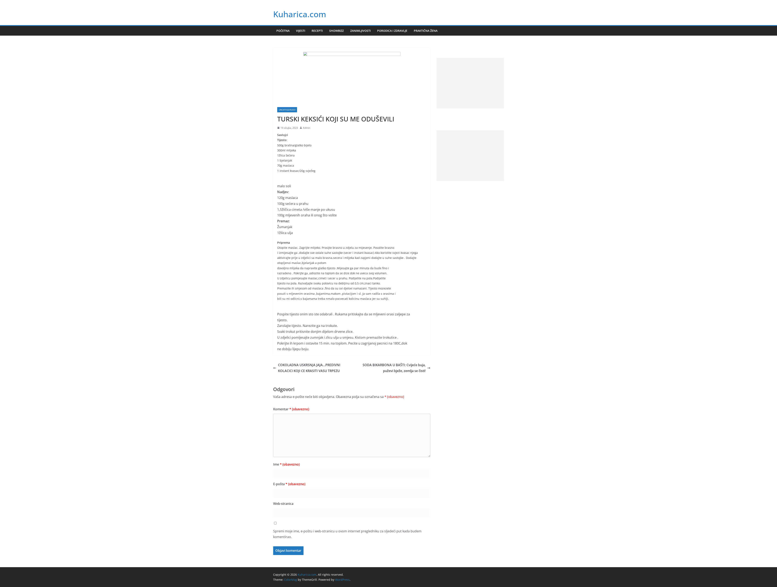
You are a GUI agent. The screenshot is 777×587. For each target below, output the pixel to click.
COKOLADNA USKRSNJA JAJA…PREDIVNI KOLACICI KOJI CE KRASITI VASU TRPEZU (309, 368)
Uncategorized (287, 109)
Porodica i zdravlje (392, 31)
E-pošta (289, 484)
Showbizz (336, 31)
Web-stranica (283, 503)
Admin (306, 128)
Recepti (317, 31)
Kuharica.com (299, 14)
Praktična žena (425, 31)
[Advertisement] (470, 83)
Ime (286, 464)
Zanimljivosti (360, 31)
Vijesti (300, 31)
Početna (283, 31)
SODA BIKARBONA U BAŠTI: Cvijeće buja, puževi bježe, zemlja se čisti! (394, 368)
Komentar (291, 409)
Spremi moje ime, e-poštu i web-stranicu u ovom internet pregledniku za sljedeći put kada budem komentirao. (347, 534)
